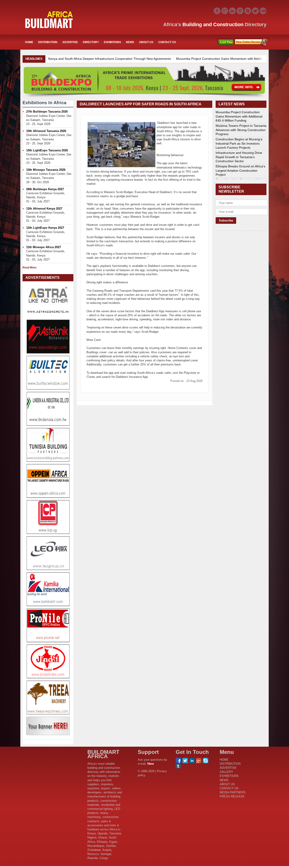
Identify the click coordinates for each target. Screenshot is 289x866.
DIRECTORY (91, 42)
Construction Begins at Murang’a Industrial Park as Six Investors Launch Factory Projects (239, 143)
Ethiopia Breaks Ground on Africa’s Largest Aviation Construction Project (240, 170)
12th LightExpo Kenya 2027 (45, 227)
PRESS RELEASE (232, 796)
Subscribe (251, 42)
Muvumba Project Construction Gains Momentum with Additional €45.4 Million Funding (151, 58)
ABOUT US (146, 42)
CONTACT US (167, 42)
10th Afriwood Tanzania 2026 (46, 131)
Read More (30, 267)
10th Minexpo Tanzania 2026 (45, 169)
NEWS (130, 42)
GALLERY (226, 772)
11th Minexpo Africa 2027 (43, 247)
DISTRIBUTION (47, 42)
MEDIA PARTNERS (233, 792)
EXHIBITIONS (112, 42)
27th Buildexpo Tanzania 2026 (47, 111)
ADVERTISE (70, 42)
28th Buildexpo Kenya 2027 (45, 189)
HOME (29, 42)
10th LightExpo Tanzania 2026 (47, 150)
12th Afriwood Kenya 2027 (44, 208)
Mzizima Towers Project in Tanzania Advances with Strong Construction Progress (241, 130)
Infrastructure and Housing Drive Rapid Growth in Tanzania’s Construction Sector (239, 157)
